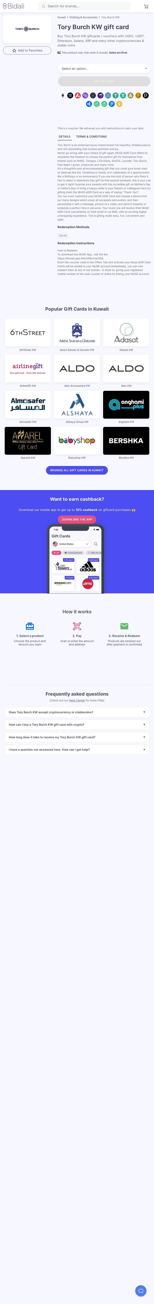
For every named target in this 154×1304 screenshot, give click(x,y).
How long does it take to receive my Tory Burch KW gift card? (52, 737)
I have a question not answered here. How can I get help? (49, 750)
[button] (140, 1290)
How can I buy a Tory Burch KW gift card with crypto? (46, 725)
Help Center (77, 700)
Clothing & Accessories (83, 17)
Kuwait (61, 17)
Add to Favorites (30, 50)
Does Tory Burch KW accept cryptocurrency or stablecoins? (51, 712)
